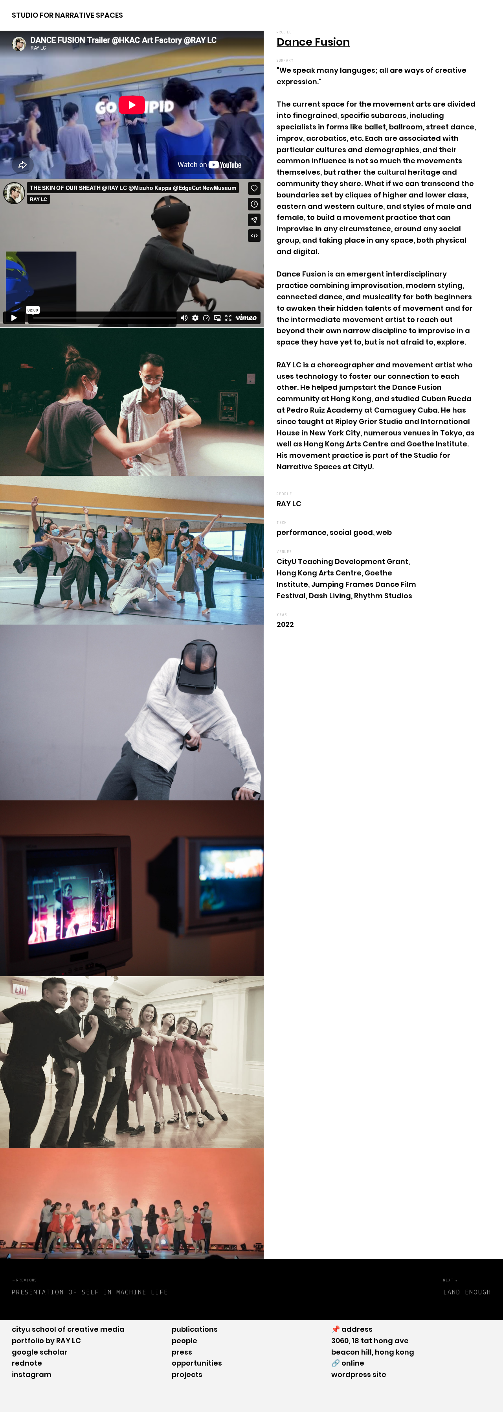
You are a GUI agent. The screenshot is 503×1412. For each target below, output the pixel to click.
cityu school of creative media (68, 1329)
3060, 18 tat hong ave (370, 1341)
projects (187, 1374)
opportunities (197, 1363)
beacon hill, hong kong (372, 1352)
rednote (27, 1363)
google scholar (40, 1352)
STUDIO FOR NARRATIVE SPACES (67, 15)
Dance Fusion (313, 42)
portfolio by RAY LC (46, 1341)
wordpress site (358, 1374)
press (182, 1352)
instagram (31, 1374)
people (184, 1341)
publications (195, 1329)
